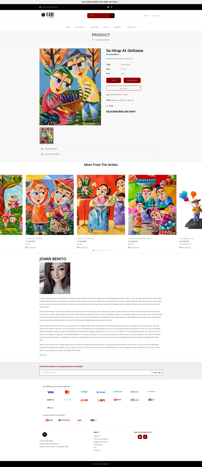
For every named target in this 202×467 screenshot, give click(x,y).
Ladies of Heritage (85, 239)
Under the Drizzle (34, 239)
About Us (97, 436)
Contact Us (97, 450)
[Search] (112, 16)
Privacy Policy (98, 445)
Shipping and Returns (101, 442)
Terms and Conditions (101, 439)
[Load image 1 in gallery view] (46, 136)
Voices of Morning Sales (140, 239)
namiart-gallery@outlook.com (49, 444)
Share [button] (111, 106)
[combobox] (101, 15)
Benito (52, 298)
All (93, 40)
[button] (155, 15)
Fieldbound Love (187, 239)
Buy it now (123, 88)
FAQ (95, 448)
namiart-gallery (103, 464)
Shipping (110, 58)
